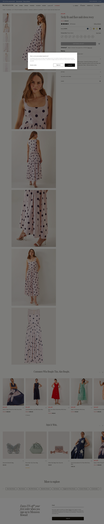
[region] (52, 60)
